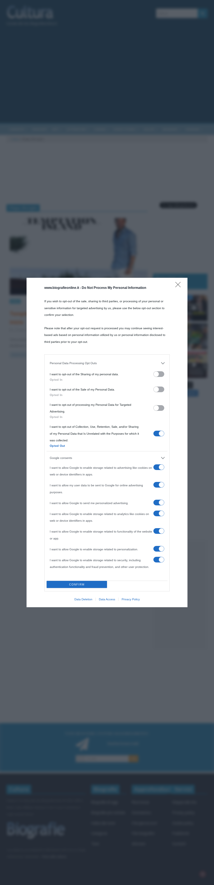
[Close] (179, 286)
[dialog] (107, 442)
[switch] (158, 374)
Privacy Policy (131, 599)
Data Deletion (83, 599)
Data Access (107, 599)
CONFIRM (77, 584)
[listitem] (107, 363)
